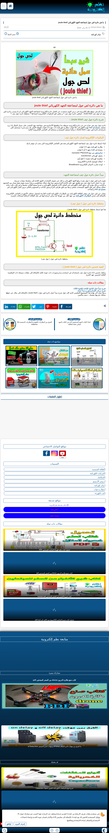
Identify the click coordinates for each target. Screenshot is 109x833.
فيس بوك (68, 306)
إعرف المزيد (20, 824)
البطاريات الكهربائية (83, 196)
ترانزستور (99, 153)
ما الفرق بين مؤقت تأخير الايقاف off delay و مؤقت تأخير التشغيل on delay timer (54, 746)
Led (93, 150)
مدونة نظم (54, 515)
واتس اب (26, 306)
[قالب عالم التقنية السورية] (107, 824)
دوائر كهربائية (96, 34)
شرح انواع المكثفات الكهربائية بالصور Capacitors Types (54, 788)
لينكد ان (13, 306)
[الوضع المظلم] (104, 830)
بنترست (54, 306)
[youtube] (1, 823)
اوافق (9, 824)
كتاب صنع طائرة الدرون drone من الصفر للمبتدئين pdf (54, 573)
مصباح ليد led (94, 127)
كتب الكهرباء (100, 493)
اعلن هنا (54, 509)
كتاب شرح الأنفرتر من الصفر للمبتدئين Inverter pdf (55, 596)
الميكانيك (101, 477)
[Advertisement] (54, 419)
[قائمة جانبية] (3, 6)
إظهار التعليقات (54, 396)
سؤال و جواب (99, 489)
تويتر (40, 306)
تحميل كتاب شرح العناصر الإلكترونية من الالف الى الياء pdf (54, 620)
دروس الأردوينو (99, 481)
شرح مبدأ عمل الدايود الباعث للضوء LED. (89, 288)
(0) (5, 27)
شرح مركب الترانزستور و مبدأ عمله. (91, 291)
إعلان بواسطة (58, 505)
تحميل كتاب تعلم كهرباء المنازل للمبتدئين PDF (54, 550)
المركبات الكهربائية (97, 473)
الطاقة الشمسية (98, 469)
